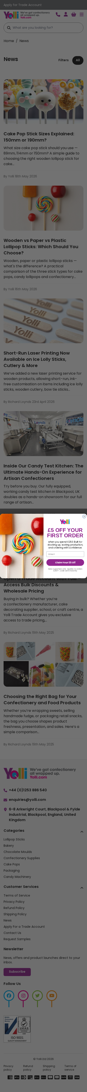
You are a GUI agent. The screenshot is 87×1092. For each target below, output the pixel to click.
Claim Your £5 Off (65, 562)
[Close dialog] (84, 516)
